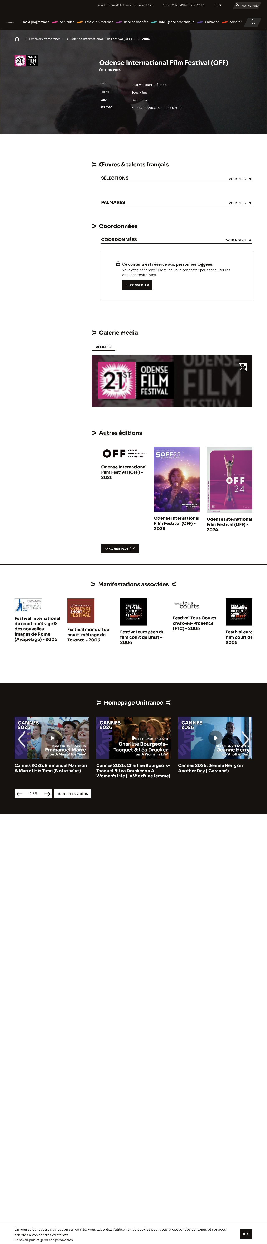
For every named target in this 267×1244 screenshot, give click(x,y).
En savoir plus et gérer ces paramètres (44, 1240)
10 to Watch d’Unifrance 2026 (183, 5)
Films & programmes (34, 22)
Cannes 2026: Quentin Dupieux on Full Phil (214, 768)
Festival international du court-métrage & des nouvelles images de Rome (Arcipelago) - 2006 (37, 629)
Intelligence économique (176, 22)
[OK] (246, 1234)
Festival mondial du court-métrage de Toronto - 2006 (88, 635)
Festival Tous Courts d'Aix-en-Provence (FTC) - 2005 (194, 623)
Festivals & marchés (99, 22)
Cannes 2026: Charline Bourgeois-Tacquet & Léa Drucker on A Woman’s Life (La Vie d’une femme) (51, 771)
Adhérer (236, 22)
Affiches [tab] (103, 347)
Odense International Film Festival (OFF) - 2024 (229, 524)
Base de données (136, 22)
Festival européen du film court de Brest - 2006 (142, 637)
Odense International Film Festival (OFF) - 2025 (176, 523)
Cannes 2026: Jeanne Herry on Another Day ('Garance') (128, 768)
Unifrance (212, 22)
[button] (243, 368)
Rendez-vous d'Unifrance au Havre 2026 (125, 5)
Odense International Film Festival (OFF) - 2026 (124, 472)
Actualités (67, 22)
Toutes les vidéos (72, 794)
